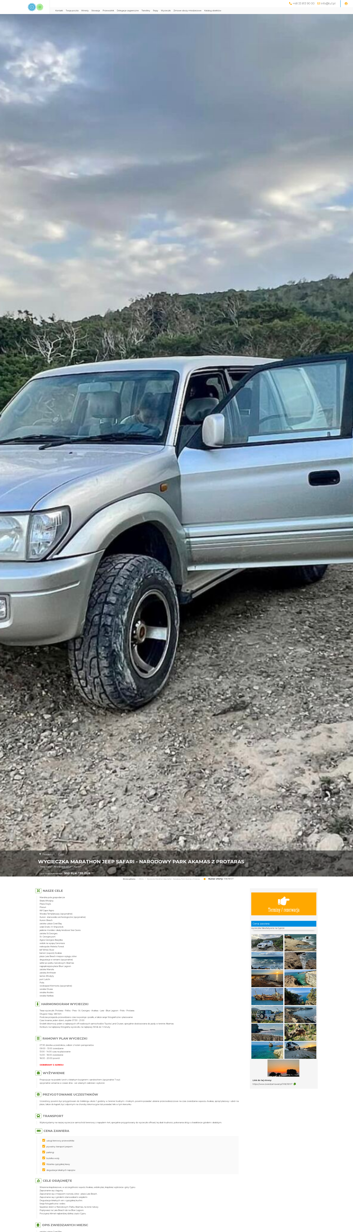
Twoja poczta (72, 10)
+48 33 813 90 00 (304, 3)
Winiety (85, 10)
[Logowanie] (346, 3)
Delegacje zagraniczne (128, 10)
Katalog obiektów (212, 10)
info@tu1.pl (328, 3)
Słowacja (95, 10)
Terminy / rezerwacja (283, 909)
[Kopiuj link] (295, 1084)
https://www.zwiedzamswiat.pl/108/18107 (272, 1084)
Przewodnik (108, 10)
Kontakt (59, 10)
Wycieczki (166, 10)
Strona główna (129, 879)
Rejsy (155, 10)
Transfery (145, 10)
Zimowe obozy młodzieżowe (187, 10)
